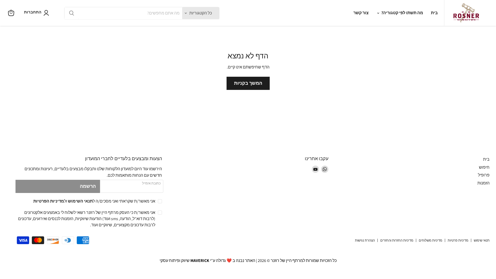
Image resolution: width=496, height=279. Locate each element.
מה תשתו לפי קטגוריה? (402, 13)
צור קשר (361, 13)
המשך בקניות (248, 83)
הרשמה (88, 186)
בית (434, 13)
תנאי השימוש (80, 201)
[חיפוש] (72, 13)
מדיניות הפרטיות (48, 201)
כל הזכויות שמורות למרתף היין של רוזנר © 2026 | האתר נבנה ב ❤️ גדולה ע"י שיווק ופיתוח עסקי (248, 260)
